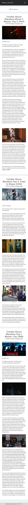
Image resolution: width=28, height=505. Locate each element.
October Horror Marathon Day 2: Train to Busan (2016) (14, 181)
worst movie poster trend (11, 227)
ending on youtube (6, 169)
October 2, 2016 (19, 338)
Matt (12, 23)
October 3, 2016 (19, 186)
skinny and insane (8, 460)
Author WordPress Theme (10, 503)
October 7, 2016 (19, 23)
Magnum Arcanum (7, 3)
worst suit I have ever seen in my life (16, 454)
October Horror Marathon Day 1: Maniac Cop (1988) (14, 334)
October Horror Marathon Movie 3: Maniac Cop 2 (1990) (14, 19)
